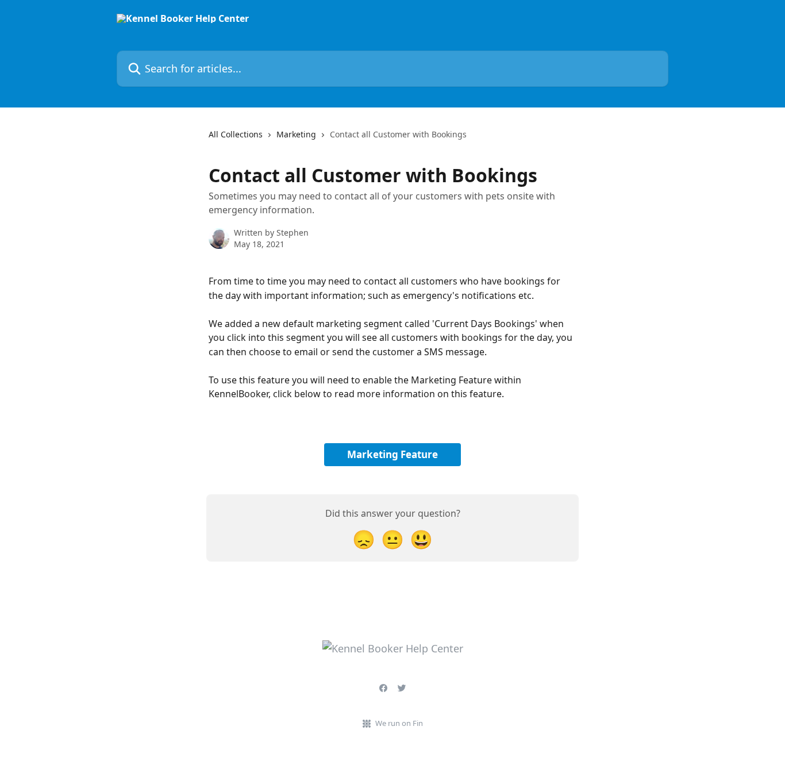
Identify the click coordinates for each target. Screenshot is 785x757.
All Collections (236, 134)
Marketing (296, 134)
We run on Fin (399, 723)
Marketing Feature (392, 454)
